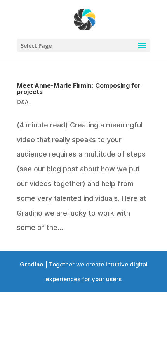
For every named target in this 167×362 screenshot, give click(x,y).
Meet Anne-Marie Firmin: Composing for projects (79, 89)
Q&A (22, 102)
